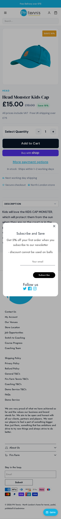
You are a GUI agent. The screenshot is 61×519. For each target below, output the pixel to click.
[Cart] (56, 13)
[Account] (49, 13)
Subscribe (44, 275)
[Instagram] (35, 288)
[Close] (54, 226)
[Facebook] (30, 288)
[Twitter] (25, 288)
